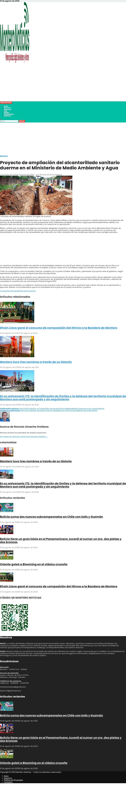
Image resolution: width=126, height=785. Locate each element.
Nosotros (7, 116)
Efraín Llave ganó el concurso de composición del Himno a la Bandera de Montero (58, 328)
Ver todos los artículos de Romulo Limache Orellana (24, 436)
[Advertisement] (59, 87)
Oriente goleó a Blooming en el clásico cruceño (33, 564)
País (5, 111)
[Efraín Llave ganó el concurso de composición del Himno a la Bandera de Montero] (17, 322)
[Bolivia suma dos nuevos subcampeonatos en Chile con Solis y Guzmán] (6, 511)
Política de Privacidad (13, 780)
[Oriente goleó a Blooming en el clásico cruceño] (6, 559)
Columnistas (8, 114)
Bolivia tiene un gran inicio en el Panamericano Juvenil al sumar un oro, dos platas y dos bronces (60, 540)
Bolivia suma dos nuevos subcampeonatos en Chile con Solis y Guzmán (51, 517)
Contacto (8, 782)
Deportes (7, 109)
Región (6, 112)
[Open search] (1, 119)
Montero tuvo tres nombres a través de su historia (36, 362)
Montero (7, 108)
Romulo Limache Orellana (51, 174)
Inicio (6, 106)
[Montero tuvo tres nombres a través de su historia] (17, 356)
